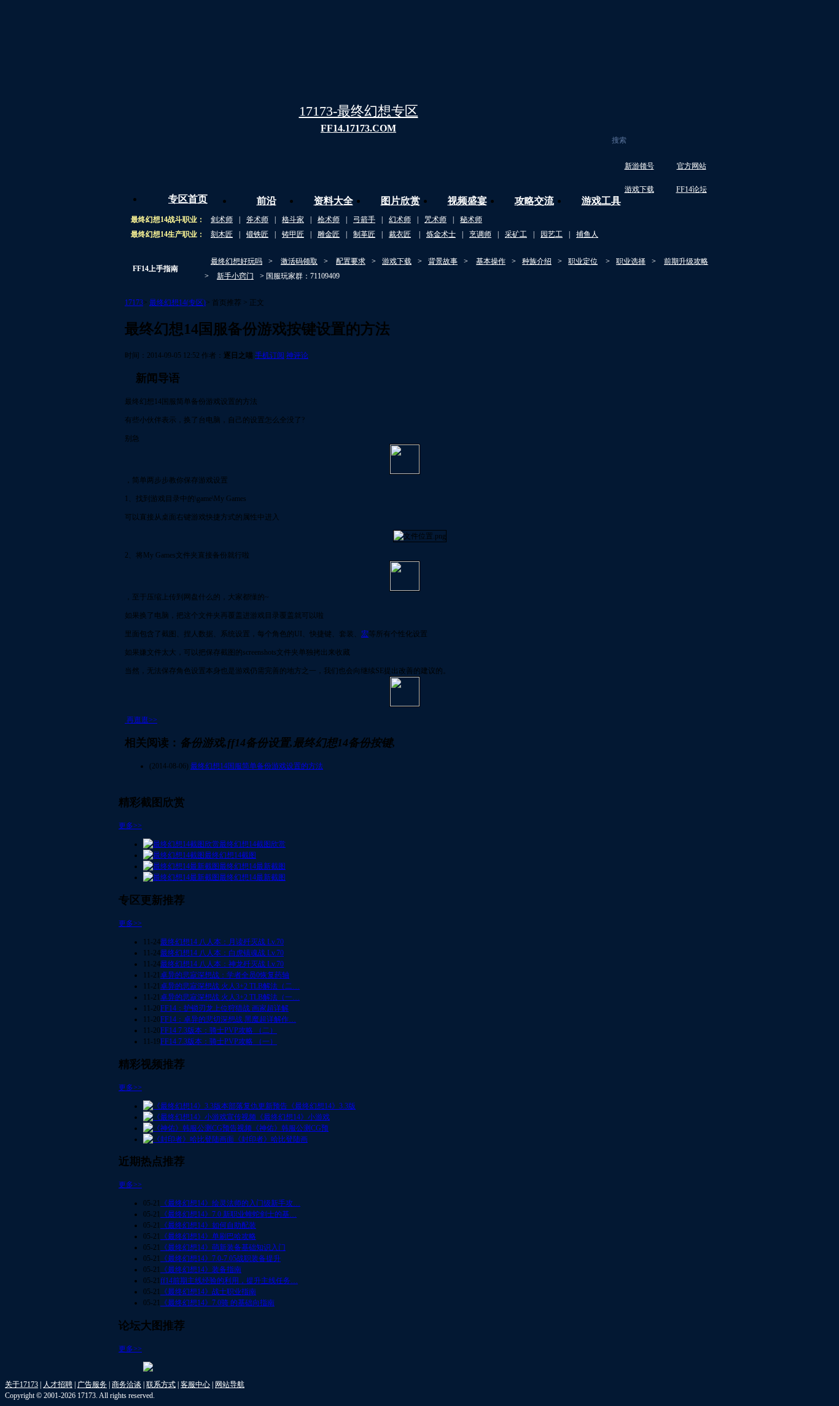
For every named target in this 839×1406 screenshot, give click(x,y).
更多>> (130, 825)
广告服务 (92, 1384)
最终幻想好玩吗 (236, 261)
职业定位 (583, 261)
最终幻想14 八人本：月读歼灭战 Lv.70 (222, 942)
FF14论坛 (691, 189)
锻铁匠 (257, 234)
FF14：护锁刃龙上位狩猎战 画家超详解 (224, 1008)
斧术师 (257, 219)
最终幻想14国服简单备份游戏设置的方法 (256, 766)
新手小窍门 (235, 276)
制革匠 (364, 234)
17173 (134, 302)
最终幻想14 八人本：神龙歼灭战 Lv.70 (222, 964)
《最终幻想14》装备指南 (200, 1269)
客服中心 (195, 1384)
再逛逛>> (142, 720)
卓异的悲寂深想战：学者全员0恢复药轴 (224, 975)
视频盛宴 (467, 200)
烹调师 (480, 234)
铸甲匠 (293, 234)
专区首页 (188, 199)
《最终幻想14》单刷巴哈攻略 (208, 1236)
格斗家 (293, 219)
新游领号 (639, 166)
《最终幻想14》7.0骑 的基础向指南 (217, 1302)
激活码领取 (299, 261)
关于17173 (21, 1384)
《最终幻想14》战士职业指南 (208, 1291)
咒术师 (435, 219)
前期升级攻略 (686, 261)
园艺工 (551, 234)
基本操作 (490, 261)
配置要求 (350, 261)
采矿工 (516, 234)
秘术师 (471, 219)
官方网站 (691, 166)
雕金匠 (329, 234)
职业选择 (631, 261)
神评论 (297, 355)
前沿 (266, 200)
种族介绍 (537, 261)
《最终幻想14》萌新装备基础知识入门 (223, 1247)
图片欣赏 (400, 200)
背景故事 (443, 261)
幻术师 (400, 219)
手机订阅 (269, 355)
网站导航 (229, 1384)
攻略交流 (534, 200)
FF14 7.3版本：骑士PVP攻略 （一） (218, 1041)
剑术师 (222, 219)
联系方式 (161, 1384)
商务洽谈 (126, 1384)
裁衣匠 (400, 234)
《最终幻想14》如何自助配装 (208, 1225)
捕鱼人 (587, 234)
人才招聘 (57, 1384)
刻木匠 (222, 234)
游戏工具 (601, 200)
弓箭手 (364, 219)
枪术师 (329, 219)
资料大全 (333, 200)
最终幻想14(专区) (177, 302)
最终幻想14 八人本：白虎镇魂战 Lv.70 (222, 953)
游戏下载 (639, 189)
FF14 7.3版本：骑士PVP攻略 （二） (218, 1030)
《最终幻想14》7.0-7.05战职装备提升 (220, 1258)
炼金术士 (441, 234)
